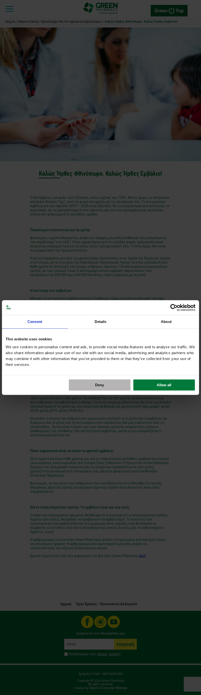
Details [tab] (101, 322)
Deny (99, 385)
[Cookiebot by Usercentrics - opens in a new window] (173, 307)
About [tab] (166, 322)
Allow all (164, 385)
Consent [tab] (34, 322)
